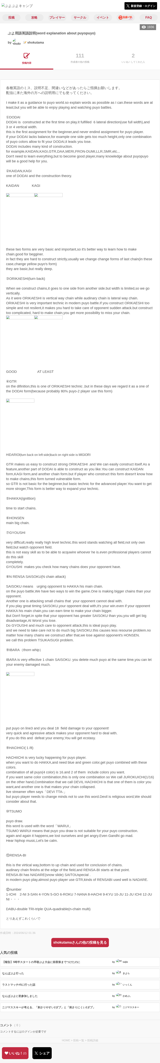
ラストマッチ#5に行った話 (18, 984)
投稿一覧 (78, 1040)
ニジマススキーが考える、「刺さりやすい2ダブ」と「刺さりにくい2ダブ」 (48, 1007)
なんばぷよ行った (13, 973)
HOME (66, 1040)
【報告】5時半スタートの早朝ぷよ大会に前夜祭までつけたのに (41, 962)
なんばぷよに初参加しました (20, 996)
